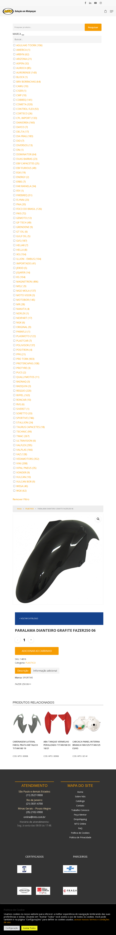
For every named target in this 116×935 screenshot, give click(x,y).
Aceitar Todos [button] (29, 928)
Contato (80, 805)
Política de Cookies (80, 832)
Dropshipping (80, 819)
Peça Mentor (80, 814)
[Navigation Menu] (111, 11)
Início (19, 508)
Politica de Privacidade (80, 837)
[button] (98, 519)
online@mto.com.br (34, 817)
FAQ (80, 828)
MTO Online (80, 823)
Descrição (22, 670)
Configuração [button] (12, 928)
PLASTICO (30, 508)
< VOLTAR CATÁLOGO (28, 618)
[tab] (23, 671)
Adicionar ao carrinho (37, 651)
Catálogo (80, 801)
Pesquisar (93, 27)
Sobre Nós (80, 796)
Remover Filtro (21, 499)
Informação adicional (45, 670)
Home (80, 791)
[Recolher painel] (23, 34)
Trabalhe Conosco (80, 810)
